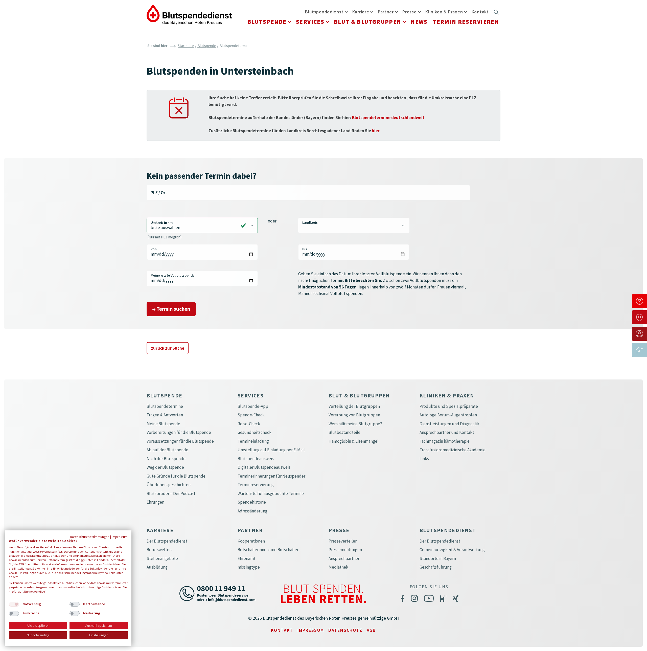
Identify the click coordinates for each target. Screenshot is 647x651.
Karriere (360, 12)
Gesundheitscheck (254, 432)
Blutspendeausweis (256, 458)
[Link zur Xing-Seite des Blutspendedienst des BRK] (455, 598)
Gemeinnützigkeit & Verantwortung (452, 549)
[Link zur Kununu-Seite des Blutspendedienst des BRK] (443, 598)
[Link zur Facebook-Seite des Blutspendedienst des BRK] (402, 598)
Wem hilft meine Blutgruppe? (355, 423)
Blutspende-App (253, 406)
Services (310, 21)
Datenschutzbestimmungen (89, 536)
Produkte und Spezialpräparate (449, 406)
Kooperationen (251, 541)
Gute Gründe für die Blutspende (176, 476)
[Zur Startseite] (189, 14)
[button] (346, 11)
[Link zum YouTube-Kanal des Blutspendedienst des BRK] (428, 598)
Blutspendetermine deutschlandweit (388, 117)
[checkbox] (14, 604)
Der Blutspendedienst (167, 541)
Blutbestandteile (344, 432)
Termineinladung (253, 441)
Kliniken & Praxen (444, 12)
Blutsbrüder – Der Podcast (171, 493)
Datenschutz (345, 630)
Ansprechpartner (344, 558)
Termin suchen (172, 308)
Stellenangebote (162, 558)
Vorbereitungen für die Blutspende (179, 432)
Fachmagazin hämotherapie (445, 441)
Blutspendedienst (324, 12)
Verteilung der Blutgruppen (354, 406)
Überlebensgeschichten (169, 484)
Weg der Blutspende (165, 467)
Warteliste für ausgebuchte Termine (271, 493)
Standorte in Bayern (438, 558)
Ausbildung (157, 567)
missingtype (249, 567)
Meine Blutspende (163, 423)
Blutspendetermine (165, 406)
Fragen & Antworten (165, 415)
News (419, 21)
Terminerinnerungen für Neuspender (271, 476)
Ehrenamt (247, 558)
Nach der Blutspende (166, 458)
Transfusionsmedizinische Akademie (453, 450)
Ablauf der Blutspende (167, 450)
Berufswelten (159, 549)
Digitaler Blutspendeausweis (264, 467)
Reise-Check (249, 423)
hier (375, 130)
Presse (409, 12)
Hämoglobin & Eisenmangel (354, 441)
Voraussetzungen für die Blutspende (180, 441)
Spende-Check (251, 415)
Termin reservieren (466, 21)
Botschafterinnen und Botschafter (268, 549)
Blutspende (267, 21)
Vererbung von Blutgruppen (354, 415)
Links (424, 458)
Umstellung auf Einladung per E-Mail (271, 450)
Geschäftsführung (436, 567)
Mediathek (338, 567)
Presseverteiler (343, 541)
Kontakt (480, 12)
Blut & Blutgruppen (367, 21)
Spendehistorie (252, 502)
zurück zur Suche (167, 348)
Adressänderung (252, 511)
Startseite (186, 45)
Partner (386, 12)
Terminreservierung (256, 484)
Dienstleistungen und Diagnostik (449, 423)
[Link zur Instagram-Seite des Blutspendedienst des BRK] (414, 598)
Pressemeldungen (345, 549)
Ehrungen (155, 502)
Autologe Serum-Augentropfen (448, 415)
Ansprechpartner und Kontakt (447, 432)
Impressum (310, 630)
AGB (371, 630)
